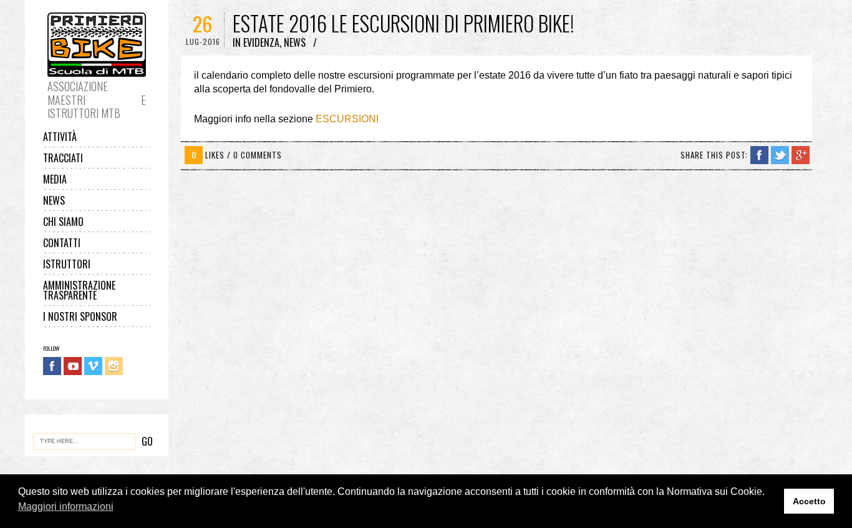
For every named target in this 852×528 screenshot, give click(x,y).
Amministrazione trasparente (79, 290)
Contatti (61, 242)
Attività (60, 136)
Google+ (800, 155)
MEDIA (55, 179)
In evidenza (256, 42)
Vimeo (93, 366)
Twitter (780, 155)
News (54, 200)
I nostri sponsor (80, 316)
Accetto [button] (809, 501)
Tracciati (63, 157)
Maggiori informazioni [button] (66, 506)
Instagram (114, 366)
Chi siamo (63, 221)
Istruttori (66, 264)
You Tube (73, 366)
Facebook (52, 366)
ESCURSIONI (347, 119)
